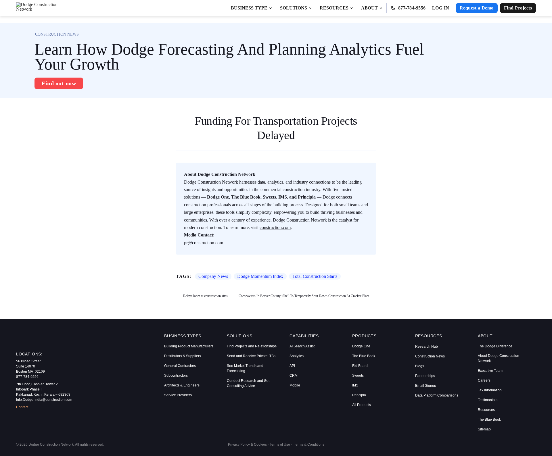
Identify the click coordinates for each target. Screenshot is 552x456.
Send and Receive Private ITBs (251, 356)
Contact (22, 407)
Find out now (59, 83)
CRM (294, 376)
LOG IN (440, 7)
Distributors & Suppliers (182, 356)
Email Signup (425, 386)
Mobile (295, 385)
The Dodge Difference (495, 346)
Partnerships (425, 376)
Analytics (297, 356)
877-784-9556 (412, 7)
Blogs (419, 366)
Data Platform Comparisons (436, 395)
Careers (484, 380)
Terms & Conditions (309, 444)
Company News (213, 276)
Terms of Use (280, 444)
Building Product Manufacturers (188, 346)
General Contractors (180, 366)
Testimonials (487, 400)
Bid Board (360, 366)
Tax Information (490, 390)
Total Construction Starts (314, 276)
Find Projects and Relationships (252, 346)
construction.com (275, 227)
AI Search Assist (302, 346)
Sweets (358, 376)
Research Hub (426, 347)
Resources (486, 410)
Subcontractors (176, 376)
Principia (359, 395)
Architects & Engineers (182, 385)
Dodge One (361, 346)
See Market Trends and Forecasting (245, 368)
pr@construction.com (203, 242)
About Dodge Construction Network (498, 358)
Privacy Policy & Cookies (247, 444)
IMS (355, 385)
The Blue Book (363, 356)
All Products (361, 405)
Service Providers (178, 395)
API (292, 366)
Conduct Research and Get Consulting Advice (248, 383)
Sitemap (484, 429)
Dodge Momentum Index (260, 276)
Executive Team (490, 371)
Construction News (430, 356)
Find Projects (518, 7)
